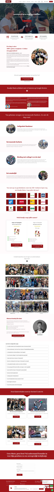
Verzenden (19, 474)
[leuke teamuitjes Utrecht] (16, 417)
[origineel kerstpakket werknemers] (37, 247)
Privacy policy (27, 489)
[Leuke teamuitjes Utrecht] (27, 80)
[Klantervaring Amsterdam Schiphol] (37, 417)
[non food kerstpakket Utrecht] (16, 246)
